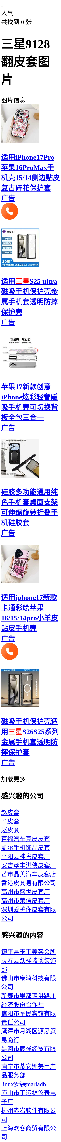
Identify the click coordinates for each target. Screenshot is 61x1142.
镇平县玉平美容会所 (28, 951)
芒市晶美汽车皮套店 (28, 874)
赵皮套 (10, 812)
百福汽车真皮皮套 (25, 839)
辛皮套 (10, 821)
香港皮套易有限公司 (28, 883)
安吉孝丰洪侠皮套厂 (28, 865)
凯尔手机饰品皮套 (25, 847)
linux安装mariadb (23, 1084)
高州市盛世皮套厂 (25, 892)
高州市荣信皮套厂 (25, 900)
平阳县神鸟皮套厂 (25, 856)
